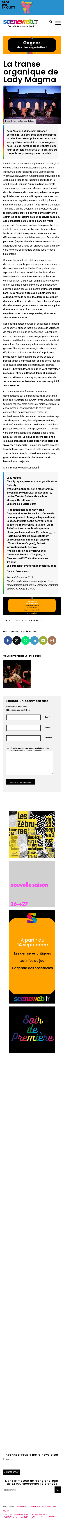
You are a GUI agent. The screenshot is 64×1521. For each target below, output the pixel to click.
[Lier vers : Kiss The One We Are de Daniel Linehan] (17, 674)
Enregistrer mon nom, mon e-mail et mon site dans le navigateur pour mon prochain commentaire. (30, 750)
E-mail (47, 727)
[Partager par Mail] (43, 640)
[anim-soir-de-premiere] (32, 1052)
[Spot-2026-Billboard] (32, 13)
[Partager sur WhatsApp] (25, 640)
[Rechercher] (49, 22)
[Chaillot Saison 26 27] (32, 906)
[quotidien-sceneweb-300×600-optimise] (32, 1002)
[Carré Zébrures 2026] (32, 856)
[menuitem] (49, 22)
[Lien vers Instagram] (52, 640)
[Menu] (56, 22)
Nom (47, 717)
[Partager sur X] (16, 640)
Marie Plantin (34, 620)
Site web (48, 738)
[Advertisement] (32, 1088)
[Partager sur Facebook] (8, 640)
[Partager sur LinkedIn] (34, 640)
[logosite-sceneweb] (26, 22)
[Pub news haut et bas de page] (32, 53)
